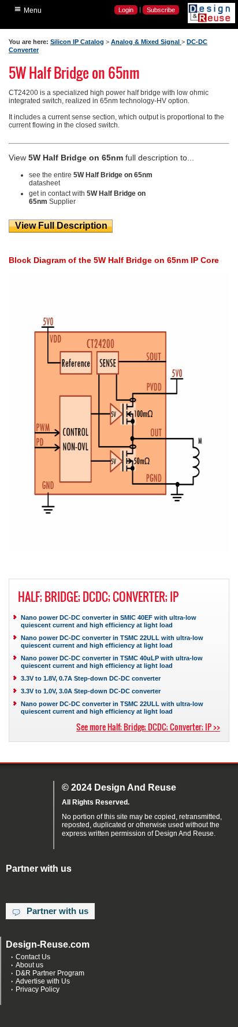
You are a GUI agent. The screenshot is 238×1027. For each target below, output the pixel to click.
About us (29, 965)
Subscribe (161, 9)
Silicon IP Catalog (77, 41)
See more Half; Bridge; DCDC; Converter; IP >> (148, 727)
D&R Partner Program (50, 973)
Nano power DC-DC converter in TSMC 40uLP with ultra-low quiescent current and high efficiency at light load (112, 662)
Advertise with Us (43, 981)
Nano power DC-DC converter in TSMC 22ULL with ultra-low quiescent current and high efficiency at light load (112, 641)
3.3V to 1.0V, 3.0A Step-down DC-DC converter (91, 691)
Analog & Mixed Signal (146, 41)
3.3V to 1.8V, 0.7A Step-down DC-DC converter (91, 678)
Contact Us (33, 957)
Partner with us (57, 911)
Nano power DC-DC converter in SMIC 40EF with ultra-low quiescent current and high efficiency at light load (108, 621)
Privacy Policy (38, 989)
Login (125, 9)
